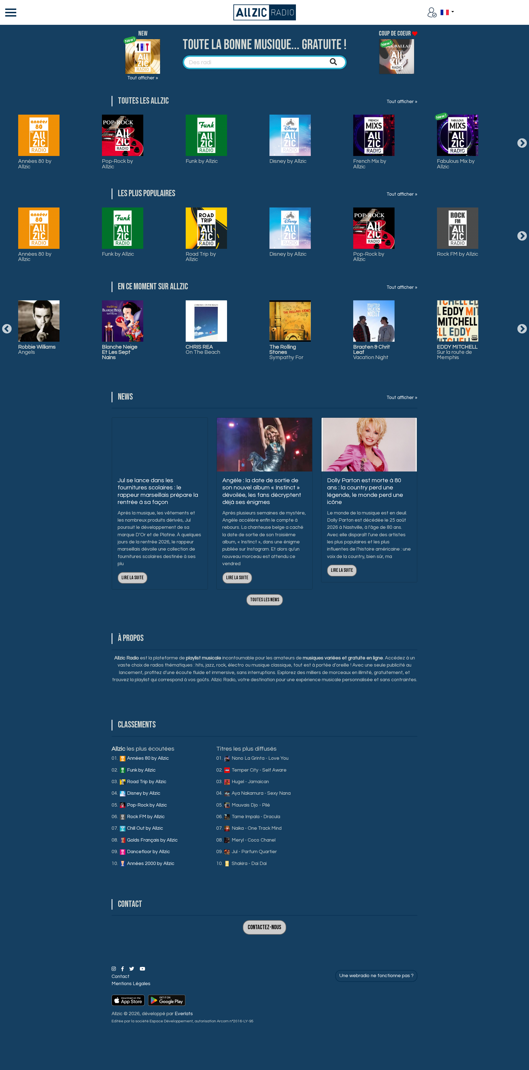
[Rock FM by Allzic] (457, 228)
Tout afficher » (142, 78)
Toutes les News (264, 600)
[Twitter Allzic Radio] (132, 969)
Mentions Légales (131, 983)
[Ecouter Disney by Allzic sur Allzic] (39, 321)
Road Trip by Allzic (201, 256)
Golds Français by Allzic (152, 840)
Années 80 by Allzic (35, 163)
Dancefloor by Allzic (148, 851)
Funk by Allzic (202, 161)
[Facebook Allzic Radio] (123, 969)
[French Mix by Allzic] (374, 135)
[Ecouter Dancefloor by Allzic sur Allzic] (457, 321)
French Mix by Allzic (369, 163)
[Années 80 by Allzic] (39, 135)
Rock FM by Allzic (457, 254)
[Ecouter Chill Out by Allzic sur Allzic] (290, 321)
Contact (120, 976)
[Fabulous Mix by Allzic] (457, 135)
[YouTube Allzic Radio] (142, 969)
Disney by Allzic (287, 161)
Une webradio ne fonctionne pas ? (376, 975)
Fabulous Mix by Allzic (456, 163)
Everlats (184, 1013)
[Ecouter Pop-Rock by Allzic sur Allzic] (122, 321)
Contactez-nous (264, 927)
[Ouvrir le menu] (9, 12)
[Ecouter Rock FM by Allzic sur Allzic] (206, 321)
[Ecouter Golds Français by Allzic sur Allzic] (374, 321)
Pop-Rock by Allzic (117, 163)
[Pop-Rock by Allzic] (122, 135)
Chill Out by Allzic (144, 828)
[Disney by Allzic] (290, 135)
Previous (6, 329)
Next (522, 143)
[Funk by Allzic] (206, 135)
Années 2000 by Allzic (150, 863)
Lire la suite (133, 578)
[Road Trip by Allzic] (206, 228)
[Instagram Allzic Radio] (114, 969)
